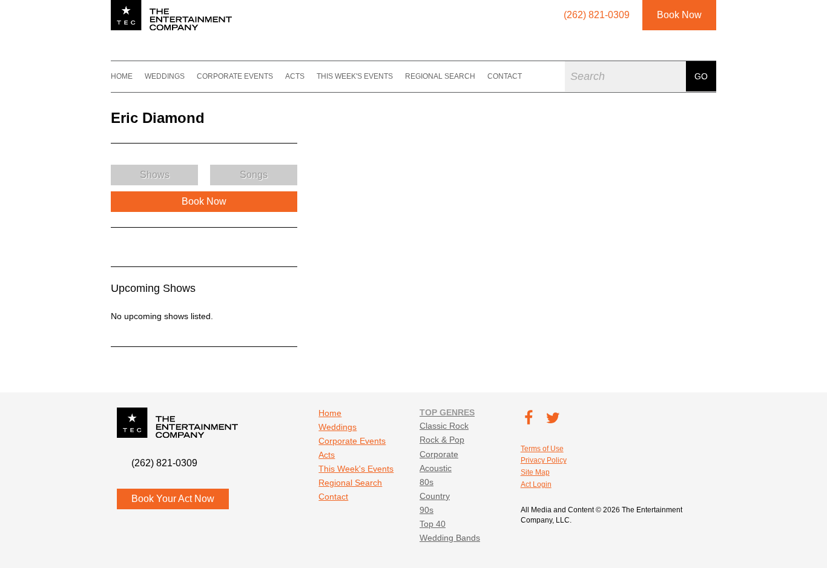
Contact (504, 76)
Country (435, 496)
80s (426, 482)
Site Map (535, 472)
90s (426, 510)
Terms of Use (542, 448)
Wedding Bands (450, 538)
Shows (155, 175)
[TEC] (96, 76)
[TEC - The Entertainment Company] (171, 15)
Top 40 (433, 524)
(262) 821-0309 (164, 463)
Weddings (165, 76)
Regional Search (440, 76)
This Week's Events (355, 76)
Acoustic (436, 468)
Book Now (679, 15)
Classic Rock (444, 426)
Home (122, 76)
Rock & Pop (442, 439)
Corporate (439, 454)
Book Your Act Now (172, 499)
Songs (254, 175)
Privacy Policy (544, 460)
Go (701, 76)
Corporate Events (235, 76)
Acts (295, 76)
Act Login (536, 484)
